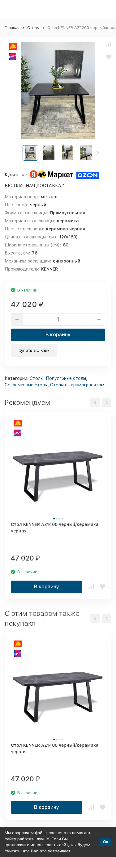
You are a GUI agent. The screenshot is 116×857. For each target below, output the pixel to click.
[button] (98, 153)
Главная (12, 27)
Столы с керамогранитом (77, 384)
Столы (33, 27)
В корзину (58, 335)
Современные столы (26, 384)
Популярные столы (66, 378)
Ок (105, 841)
